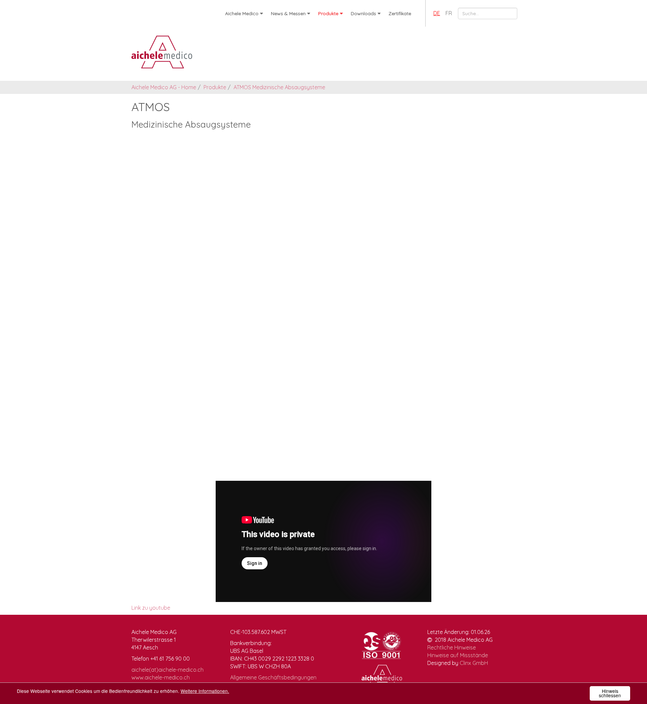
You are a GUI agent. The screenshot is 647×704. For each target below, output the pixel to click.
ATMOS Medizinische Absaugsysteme (279, 87)
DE (436, 13)
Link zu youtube (150, 607)
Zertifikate (400, 13)
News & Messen (288, 13)
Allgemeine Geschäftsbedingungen (273, 677)
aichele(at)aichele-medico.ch (167, 669)
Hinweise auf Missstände (457, 655)
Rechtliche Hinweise (451, 647)
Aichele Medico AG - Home (163, 87)
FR (448, 13)
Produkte (328, 13)
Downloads (363, 13)
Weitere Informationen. (205, 691)
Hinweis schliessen (610, 693)
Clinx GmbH (474, 663)
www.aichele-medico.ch (160, 677)
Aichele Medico (241, 13)
